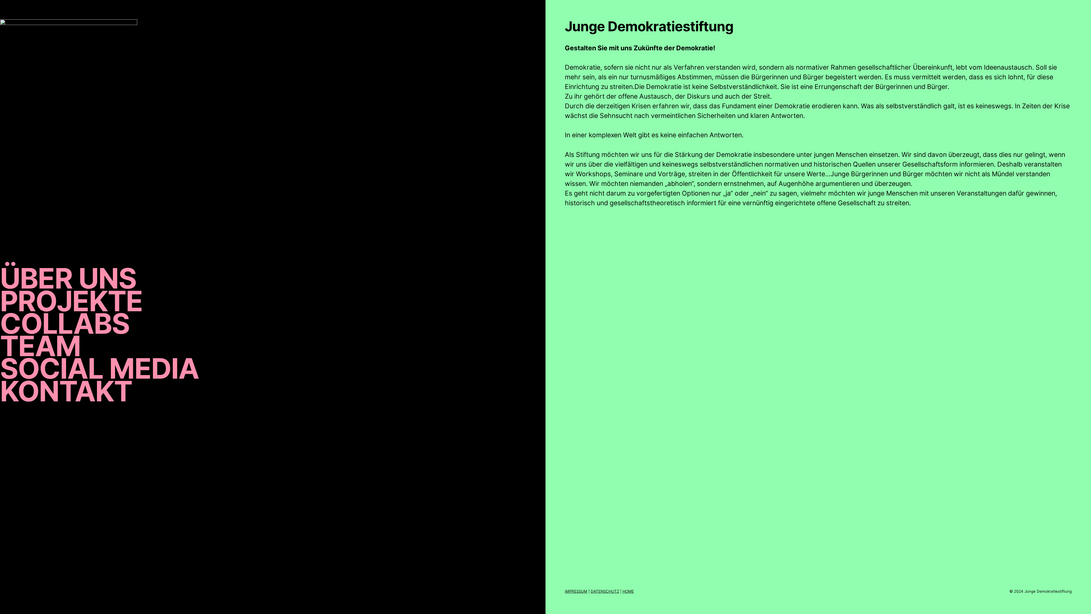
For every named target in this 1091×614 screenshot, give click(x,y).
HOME (628, 591)
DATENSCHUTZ (605, 591)
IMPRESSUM (576, 591)
